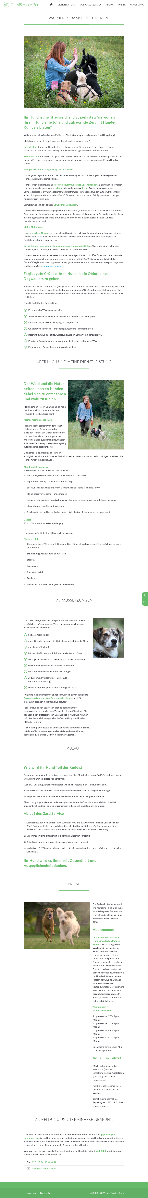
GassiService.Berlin (27, 4)
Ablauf (110, 4)
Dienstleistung (67, 4)
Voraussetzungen (90, 4)
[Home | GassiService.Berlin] (51, 4)
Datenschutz (46, 1193)
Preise (122, 4)
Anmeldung (137, 4)
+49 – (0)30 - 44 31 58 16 (40, 1161)
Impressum (31, 1193)
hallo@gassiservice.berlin (40, 1169)
